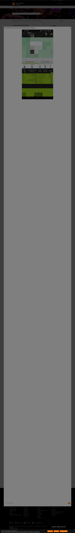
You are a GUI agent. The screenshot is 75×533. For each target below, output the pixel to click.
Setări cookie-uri (50, 531)
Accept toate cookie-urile (63, 531)
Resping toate (56, 531)
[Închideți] (74, 531)
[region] (37, 531)
